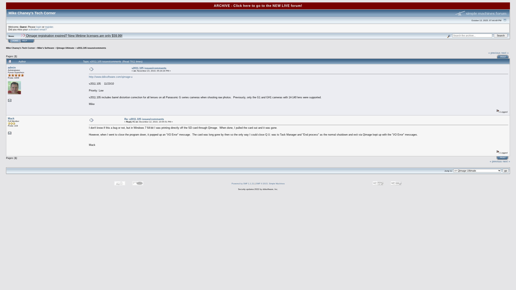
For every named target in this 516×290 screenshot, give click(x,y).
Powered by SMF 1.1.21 (243, 183)
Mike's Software (45, 48)
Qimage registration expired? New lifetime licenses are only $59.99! (73, 35)
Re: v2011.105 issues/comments (144, 119)
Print (503, 57)
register (49, 27)
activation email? (37, 29)
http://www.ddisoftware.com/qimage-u (110, 76)
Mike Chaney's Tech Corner (20, 48)
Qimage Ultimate (65, 48)
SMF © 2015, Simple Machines (270, 183)
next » (505, 52)
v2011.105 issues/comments (91, 48)
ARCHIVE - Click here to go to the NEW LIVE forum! (258, 5)
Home (15, 41)
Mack (11, 118)
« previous (494, 52)
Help (24, 41)
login (39, 27)
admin (12, 67)
